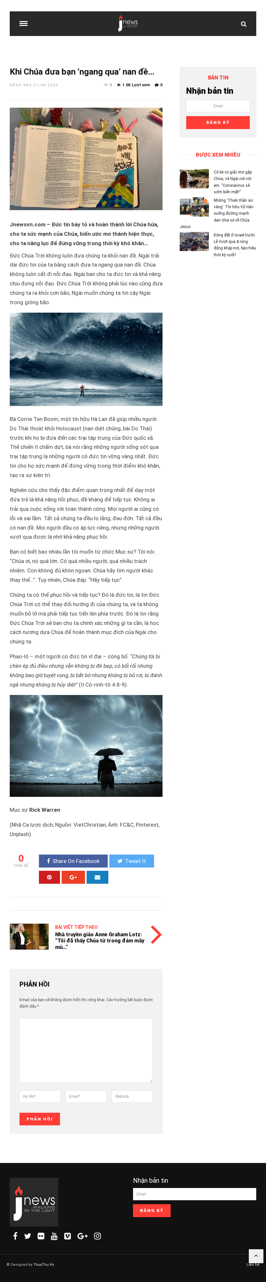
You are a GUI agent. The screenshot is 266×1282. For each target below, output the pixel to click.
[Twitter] (27, 1236)
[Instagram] (97, 1236)
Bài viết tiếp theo (76, 927)
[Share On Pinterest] (49, 877)
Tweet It (135, 861)
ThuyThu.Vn (43, 1265)
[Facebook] (15, 1236)
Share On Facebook (76, 861)
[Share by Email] (97, 877)
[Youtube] (54, 1236)
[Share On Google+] (73, 877)
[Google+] (83, 1236)
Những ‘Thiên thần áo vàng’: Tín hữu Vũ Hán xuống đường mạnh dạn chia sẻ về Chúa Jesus (216, 213)
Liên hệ (253, 1265)
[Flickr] (41, 1236)
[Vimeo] (67, 1236)
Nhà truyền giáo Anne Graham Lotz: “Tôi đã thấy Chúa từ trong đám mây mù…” (99, 940)
